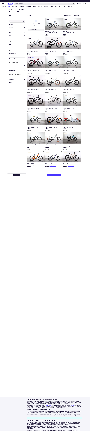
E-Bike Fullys (72, 405)
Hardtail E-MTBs (21, 9)
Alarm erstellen (68, 15)
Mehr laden (54, 175)
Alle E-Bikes (11, 9)
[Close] (45, 0)
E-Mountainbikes (16, 9)
